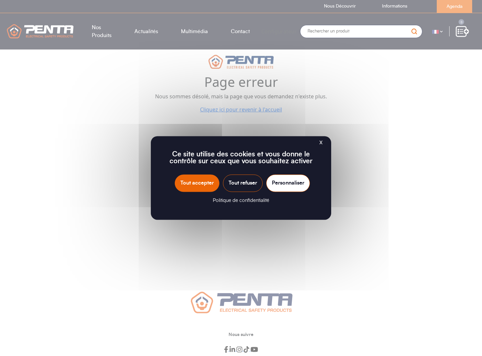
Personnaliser (288, 183)
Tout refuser (243, 183)
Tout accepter (197, 183)
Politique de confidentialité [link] (241, 200)
